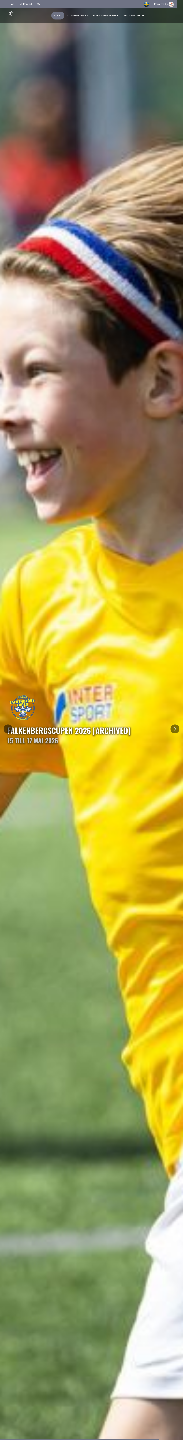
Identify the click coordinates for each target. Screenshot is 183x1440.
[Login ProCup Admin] (39, 4)
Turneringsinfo (77, 15)
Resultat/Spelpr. (134, 15)
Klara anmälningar (105, 15)
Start (58, 15)
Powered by (161, 4)
